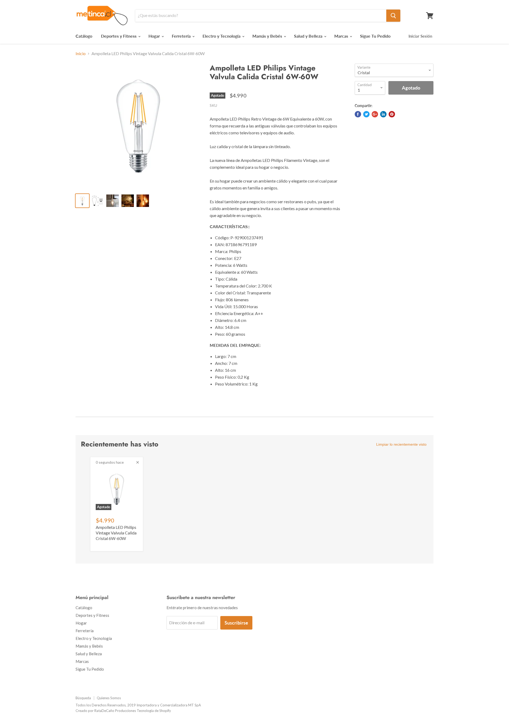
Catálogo (84, 35)
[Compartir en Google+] (375, 114)
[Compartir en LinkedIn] (383, 114)
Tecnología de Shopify (154, 711)
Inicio (81, 53)
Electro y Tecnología (222, 35)
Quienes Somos (109, 698)
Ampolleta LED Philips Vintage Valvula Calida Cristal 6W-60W (116, 533)
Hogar (154, 35)
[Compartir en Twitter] (366, 114)
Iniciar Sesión (420, 36)
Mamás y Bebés (267, 35)
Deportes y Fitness (119, 35)
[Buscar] (393, 16)
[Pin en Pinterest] (392, 114)
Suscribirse (236, 623)
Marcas (341, 35)
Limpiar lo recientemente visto (401, 444)
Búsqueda (83, 698)
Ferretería (182, 35)
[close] (137, 462)
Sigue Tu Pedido (375, 35)
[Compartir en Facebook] (358, 114)
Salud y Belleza (308, 35)
